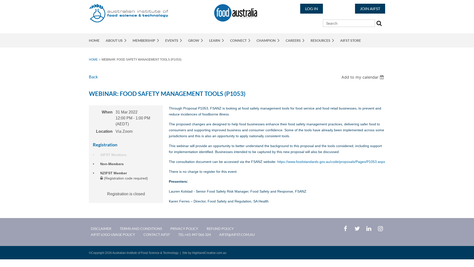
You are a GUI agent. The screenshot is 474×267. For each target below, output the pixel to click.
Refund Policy (220, 228)
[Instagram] (380, 228)
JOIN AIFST (370, 8)
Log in (311, 8)
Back (93, 77)
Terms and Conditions (141, 228)
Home (93, 59)
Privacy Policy (184, 228)
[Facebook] (345, 228)
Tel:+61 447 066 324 (194, 234)
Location (104, 131)
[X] (357, 228)
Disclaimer (101, 228)
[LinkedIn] (369, 228)
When (107, 112)
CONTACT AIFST (156, 234)
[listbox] (363, 77)
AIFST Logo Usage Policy (113, 234)
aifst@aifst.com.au (237, 234)
